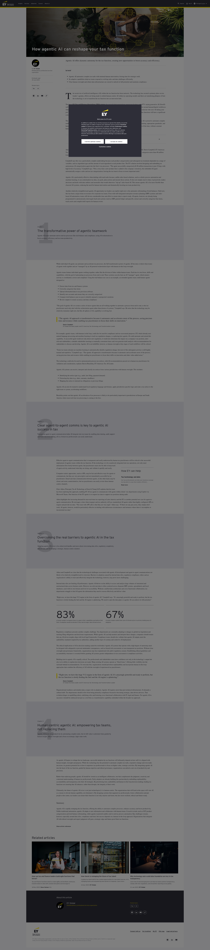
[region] (105, 130)
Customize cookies (105, 146)
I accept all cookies (116, 141)
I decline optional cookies (93, 141)
